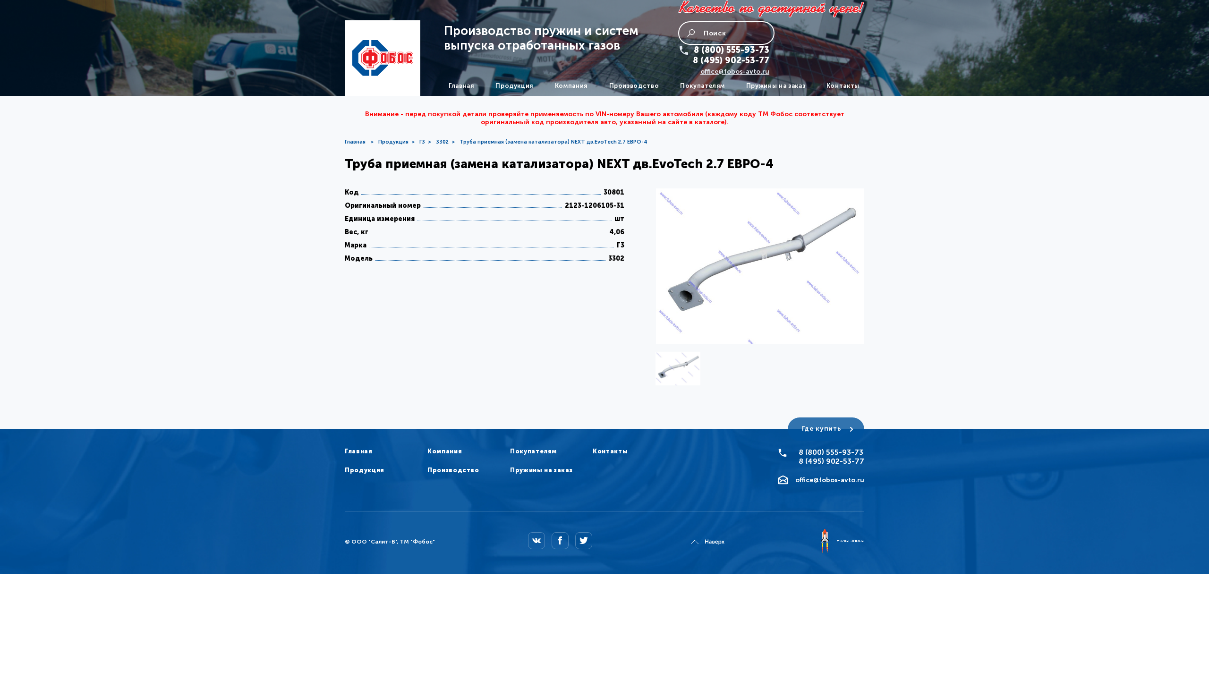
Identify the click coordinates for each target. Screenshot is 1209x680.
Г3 (422, 142)
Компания (571, 85)
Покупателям (702, 85)
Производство (634, 85)
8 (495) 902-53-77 (731, 60)
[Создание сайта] (842, 541)
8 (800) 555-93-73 (731, 50)
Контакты (843, 85)
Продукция (514, 85)
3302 (442, 142)
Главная (462, 85)
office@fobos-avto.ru (734, 72)
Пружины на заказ (775, 85)
